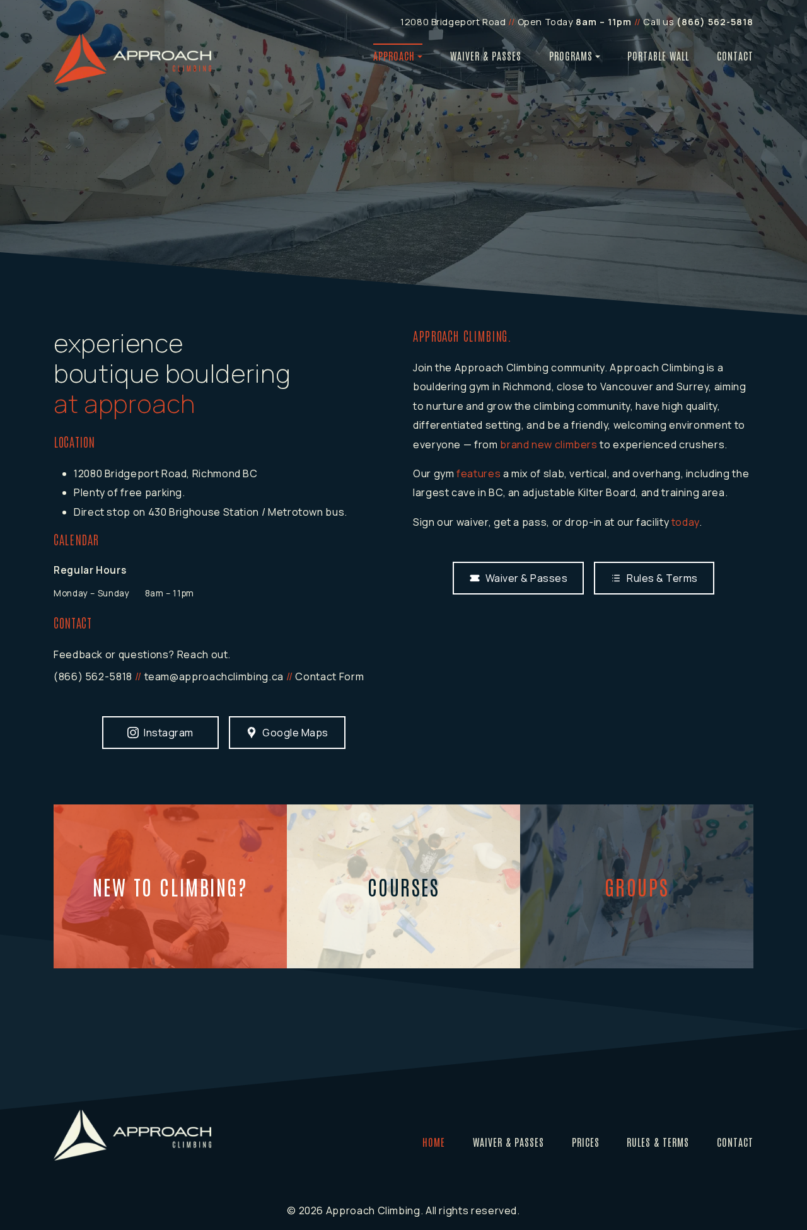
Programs (571, 55)
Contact (735, 55)
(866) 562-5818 (93, 676)
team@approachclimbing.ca (214, 676)
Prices (586, 1141)
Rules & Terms (662, 578)
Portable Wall (658, 55)
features (478, 473)
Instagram (169, 733)
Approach (394, 55)
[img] (132, 58)
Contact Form (329, 676)
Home (433, 1141)
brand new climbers (549, 444)
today (685, 522)
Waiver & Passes (485, 55)
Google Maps (295, 733)
